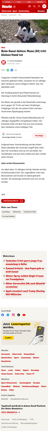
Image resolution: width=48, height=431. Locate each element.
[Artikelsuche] (34, 6)
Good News (6, 212)
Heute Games (7, 374)
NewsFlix (40, 2)
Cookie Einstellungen (9, 427)
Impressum (5, 419)
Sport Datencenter (9, 383)
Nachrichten (12, 15)
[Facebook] (11, 70)
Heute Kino (19, 374)
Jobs (28, 2)
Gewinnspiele (25, 383)
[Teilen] (16, 70)
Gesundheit (6, 386)
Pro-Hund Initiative (8, 216)
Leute (10, 370)
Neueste (41, 11)
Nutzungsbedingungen (29, 423)
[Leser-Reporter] (29, 6)
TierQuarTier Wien (30, 212)
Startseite (4, 15)
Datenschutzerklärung (9, 423)
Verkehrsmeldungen (30, 386)
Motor (43, 386)
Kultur (18, 370)
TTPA (31, 419)
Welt (19, 15)
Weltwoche (17, 212)
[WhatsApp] (7, 70)
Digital (26, 370)
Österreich (6, 11)
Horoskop (35, 370)
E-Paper (7, 2)
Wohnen (16, 386)
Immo (19, 2)
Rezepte (36, 383)
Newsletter (6, 361)
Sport (15, 11)
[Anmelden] (39, 6)
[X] (8, 315)
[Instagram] (13, 315)
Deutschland (29, 354)
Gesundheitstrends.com (19, 399)
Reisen (4, 390)
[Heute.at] (7, 6)
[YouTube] (24, 315)
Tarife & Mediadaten (19, 419)
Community (26, 358)
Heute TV (30, 374)
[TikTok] (18, 315)
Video (11, 390)
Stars (3, 370)
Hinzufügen (39, 136)
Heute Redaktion (16, 61)
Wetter (36, 358)
